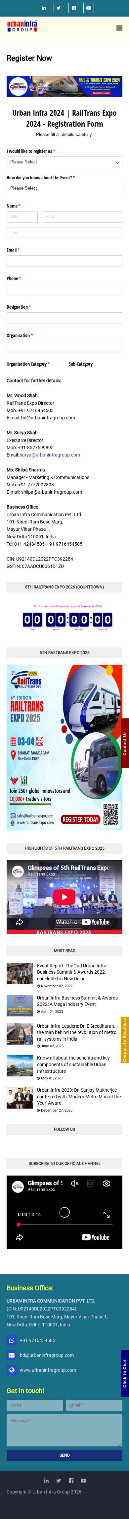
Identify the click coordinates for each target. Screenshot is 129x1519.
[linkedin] (44, 8)
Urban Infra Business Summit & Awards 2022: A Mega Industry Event (77, 1001)
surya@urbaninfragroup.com (50, 454)
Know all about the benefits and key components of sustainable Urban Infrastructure (73, 1064)
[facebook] (73, 8)
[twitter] (59, 8)
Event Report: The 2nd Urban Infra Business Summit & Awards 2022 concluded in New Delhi (72, 972)
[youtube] (88, 8)
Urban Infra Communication (64, 1504)
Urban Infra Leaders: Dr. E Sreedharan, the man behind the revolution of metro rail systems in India (76, 1032)
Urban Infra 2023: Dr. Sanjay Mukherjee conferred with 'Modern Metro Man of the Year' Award (79, 1096)
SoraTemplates (64, 1514)
